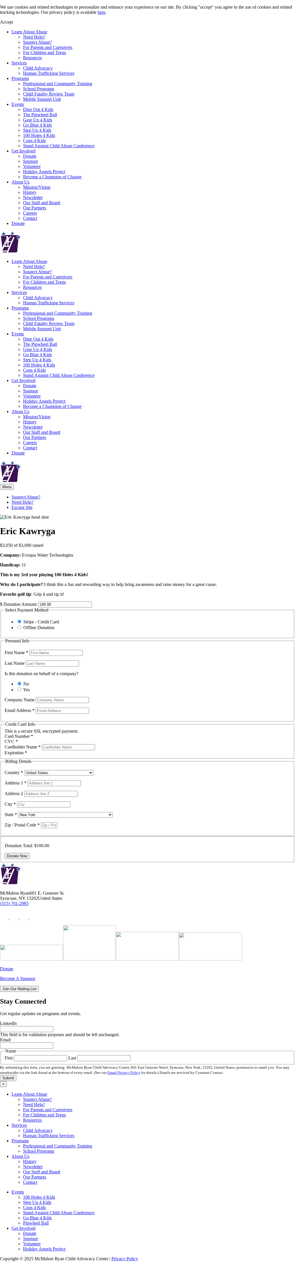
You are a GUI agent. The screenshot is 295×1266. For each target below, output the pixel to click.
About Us (20, 182)
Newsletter (33, 197)
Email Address (20, 710)
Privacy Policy (124, 1258)
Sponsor (30, 161)
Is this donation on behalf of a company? (41, 673)
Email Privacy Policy (123, 1072)
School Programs (38, 88)
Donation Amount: (20, 604)
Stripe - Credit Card (41, 621)
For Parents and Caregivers (47, 47)
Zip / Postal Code (22, 824)
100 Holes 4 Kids (39, 135)
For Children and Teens (44, 52)
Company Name (20, 699)
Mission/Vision (36, 187)
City (10, 804)
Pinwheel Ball (36, 1223)
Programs (20, 78)
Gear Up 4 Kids (37, 119)
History (30, 192)
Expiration (16, 752)
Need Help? (34, 37)
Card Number (19, 736)
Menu (7, 487)
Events (18, 104)
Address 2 (14, 793)
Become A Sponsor (17, 978)
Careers (30, 213)
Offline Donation (38, 627)
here (101, 12)
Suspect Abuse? (37, 42)
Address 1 (16, 782)
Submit (8, 1078)
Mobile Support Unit (42, 99)
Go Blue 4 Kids (37, 125)
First (9, 1057)
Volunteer (32, 166)
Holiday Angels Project (44, 171)
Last (72, 1057)
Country (14, 772)
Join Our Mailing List (19, 989)
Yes (26, 689)
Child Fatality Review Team (48, 93)
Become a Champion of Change (52, 176)
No (26, 683)
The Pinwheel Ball (40, 114)
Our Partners (34, 207)
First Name (16, 652)
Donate (29, 156)
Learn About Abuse (29, 31)
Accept (6, 22)
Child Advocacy (38, 68)
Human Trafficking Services (48, 73)
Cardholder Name (23, 746)
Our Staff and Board (41, 202)
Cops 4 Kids (34, 140)
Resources (32, 57)
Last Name (15, 663)
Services (19, 62)
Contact (30, 218)
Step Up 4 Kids (37, 130)
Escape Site (22, 507)
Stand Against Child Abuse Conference (58, 145)
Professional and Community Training (57, 83)
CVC (11, 741)
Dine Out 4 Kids (38, 109)
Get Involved (23, 150)
